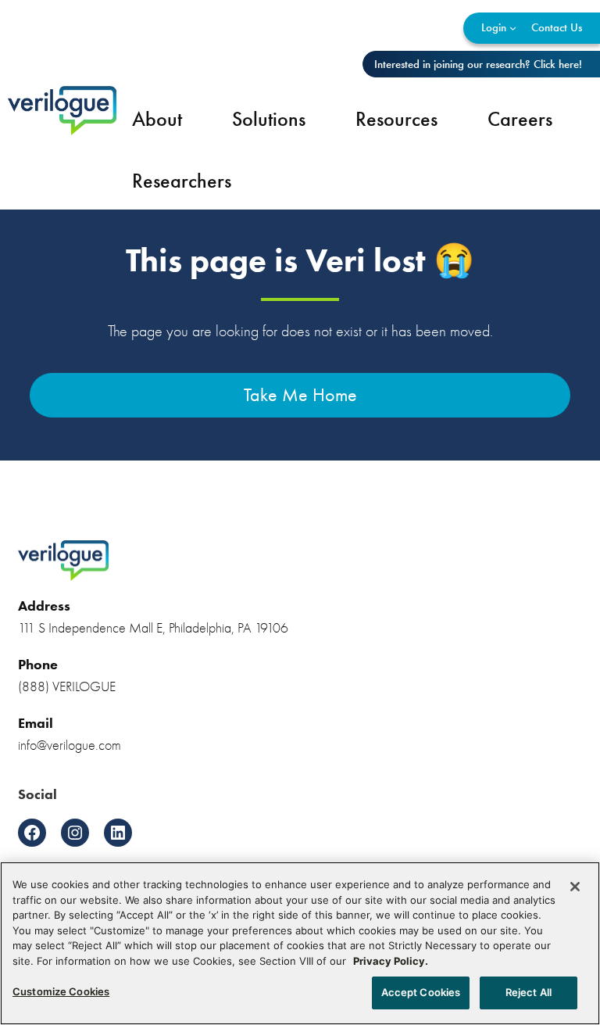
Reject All (528, 992)
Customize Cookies (60, 991)
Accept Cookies (421, 992)
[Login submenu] (512, 27)
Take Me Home (300, 395)
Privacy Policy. (390, 961)
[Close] (575, 886)
